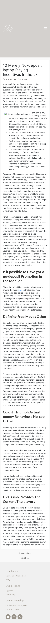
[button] (45, 28)
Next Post (25, 558)
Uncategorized (10, 79)
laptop (21, 290)
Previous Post (25, 553)
